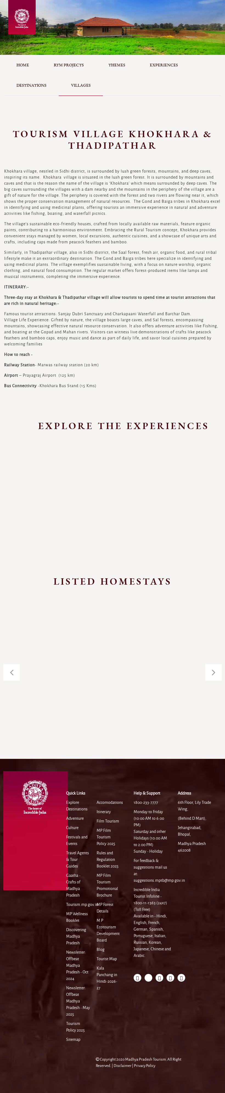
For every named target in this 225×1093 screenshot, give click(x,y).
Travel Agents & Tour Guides (77, 859)
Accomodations (110, 802)
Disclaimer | (124, 1066)
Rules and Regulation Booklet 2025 (108, 859)
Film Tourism (108, 821)
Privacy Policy (144, 1066)
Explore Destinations (77, 805)
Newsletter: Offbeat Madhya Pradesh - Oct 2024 (77, 965)
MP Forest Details (105, 907)
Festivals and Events (77, 840)
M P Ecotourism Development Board (108, 930)
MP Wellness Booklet (77, 917)
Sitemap (73, 1039)
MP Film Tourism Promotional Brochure (107, 885)
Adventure (75, 818)
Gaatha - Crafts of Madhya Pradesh (73, 885)
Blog (101, 949)
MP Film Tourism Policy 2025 (106, 837)
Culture (72, 828)
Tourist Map (107, 959)
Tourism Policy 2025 (75, 1026)
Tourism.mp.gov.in (82, 904)
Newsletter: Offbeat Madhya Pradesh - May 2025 (78, 1001)
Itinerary (104, 812)
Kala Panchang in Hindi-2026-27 (107, 978)
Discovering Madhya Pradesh (76, 936)
